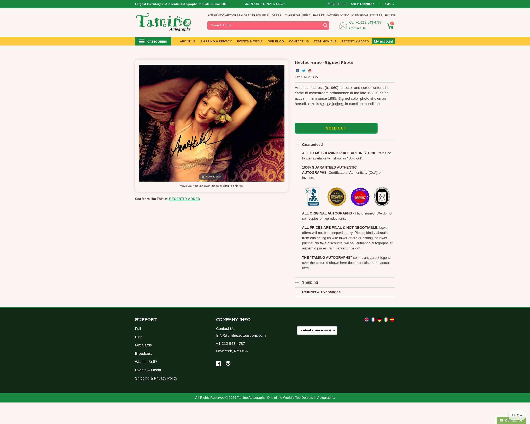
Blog (138, 337)
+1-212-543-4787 (369, 22)
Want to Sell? (146, 362)
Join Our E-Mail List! (265, 4)
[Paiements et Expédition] (373, 320)
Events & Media (148, 370)
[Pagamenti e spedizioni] (386, 320)
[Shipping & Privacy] (367, 320)
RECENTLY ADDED (184, 199)
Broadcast (143, 353)
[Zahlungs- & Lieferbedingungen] (380, 320)
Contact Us (357, 28)
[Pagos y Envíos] (392, 320)
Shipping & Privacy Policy (156, 378)
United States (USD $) (316, 330)
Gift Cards (143, 345)
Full (138, 329)
